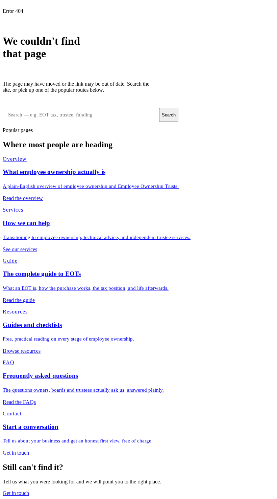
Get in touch (16, 493)
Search (169, 114)
